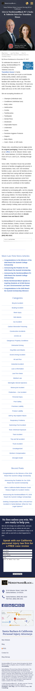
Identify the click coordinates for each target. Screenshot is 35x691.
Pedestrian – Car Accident (17, 392)
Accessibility (5, 666)
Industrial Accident (17, 364)
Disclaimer (5, 686)
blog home (5, 53)
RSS (4, 648)
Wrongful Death (17, 458)
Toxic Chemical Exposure (17, 430)
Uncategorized (17, 448)
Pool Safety (17, 401)
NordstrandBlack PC (9, 3)
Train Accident (17, 434)
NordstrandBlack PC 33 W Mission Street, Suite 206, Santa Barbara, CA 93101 (17, 618)
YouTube (16, 605)
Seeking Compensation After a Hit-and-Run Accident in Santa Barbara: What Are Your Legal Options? (17, 504)
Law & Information (17, 369)
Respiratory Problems (17, 420)
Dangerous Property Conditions (17, 340)
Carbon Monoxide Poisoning (17, 326)
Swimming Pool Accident (17, 425)
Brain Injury (17, 312)
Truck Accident (18, 444)
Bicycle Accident (17, 303)
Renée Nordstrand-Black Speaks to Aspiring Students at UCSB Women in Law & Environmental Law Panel (17, 283)
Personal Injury (17, 397)
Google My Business (19, 605)
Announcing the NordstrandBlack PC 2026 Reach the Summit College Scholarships (17, 275)
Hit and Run (18, 359)
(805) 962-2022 (22, 597)
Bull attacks (17, 317)
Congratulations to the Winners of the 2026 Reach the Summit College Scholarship (18, 262)
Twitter (23, 605)
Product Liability (17, 411)
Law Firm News (14, 53)
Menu (31, 3)
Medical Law (17, 378)
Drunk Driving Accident (17, 355)
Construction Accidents (17, 331)
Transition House (8, 72)
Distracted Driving (17, 345)
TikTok (13, 605)
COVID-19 (17, 336)
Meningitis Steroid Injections (17, 383)
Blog (3, 644)
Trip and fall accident (18, 439)
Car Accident (17, 322)
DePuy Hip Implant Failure (17, 416)
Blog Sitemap (6, 657)
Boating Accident (17, 308)
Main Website (6, 640)
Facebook (3, 605)
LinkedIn (9, 605)
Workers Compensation (17, 453)
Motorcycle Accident (17, 387)
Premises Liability (17, 406)
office (8, 152)
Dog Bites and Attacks (17, 350)
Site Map (11, 686)
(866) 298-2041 (27, 3)
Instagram (6, 605)
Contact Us (5, 652)
